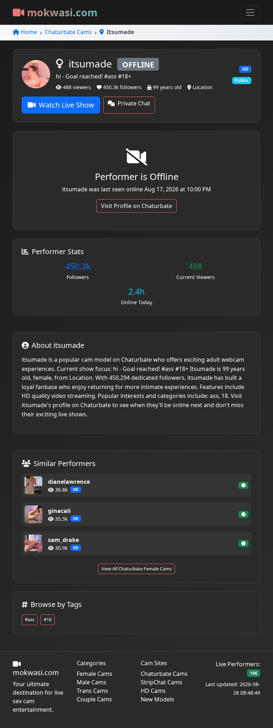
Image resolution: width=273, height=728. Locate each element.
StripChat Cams (161, 682)
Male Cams (91, 682)
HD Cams (153, 691)
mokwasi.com (62, 12)
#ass (29, 619)
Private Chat (134, 103)
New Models (157, 699)
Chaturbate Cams (68, 32)
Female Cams (94, 674)
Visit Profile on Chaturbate (136, 206)
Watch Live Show (66, 105)
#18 (48, 619)
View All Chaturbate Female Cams (136, 568)
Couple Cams (94, 699)
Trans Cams (92, 691)
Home (29, 32)
